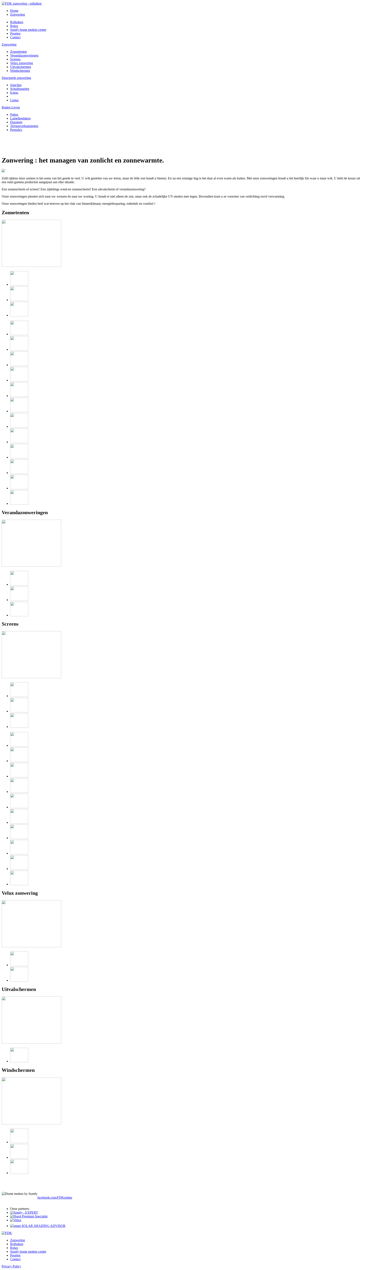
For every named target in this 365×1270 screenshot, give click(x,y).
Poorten (15, 1255)
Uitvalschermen (20, 67)
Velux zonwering (21, 63)
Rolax (14, 1248)
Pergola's (16, 129)
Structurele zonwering (16, 78)
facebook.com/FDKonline (54, 1197)
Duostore (16, 122)
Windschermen (20, 70)
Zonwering (9, 44)
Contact (15, 1259)
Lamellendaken (20, 118)
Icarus (14, 92)
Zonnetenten (18, 51)
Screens (15, 59)
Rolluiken (16, 1244)
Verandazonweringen (24, 55)
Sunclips (16, 85)
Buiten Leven (11, 107)
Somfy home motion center (28, 1251)
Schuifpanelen (19, 89)
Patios (14, 114)
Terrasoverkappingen (24, 126)
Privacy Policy (11, 1266)
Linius (14, 100)
